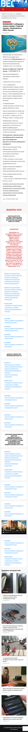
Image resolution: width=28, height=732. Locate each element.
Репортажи (5, 591)
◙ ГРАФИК (7, 318)
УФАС (16, 199)
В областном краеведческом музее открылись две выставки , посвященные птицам (12, 597)
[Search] (25, 9)
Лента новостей (6, 21)
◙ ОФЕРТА (8, 451)
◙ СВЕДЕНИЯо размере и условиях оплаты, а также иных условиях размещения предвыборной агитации (14, 307)
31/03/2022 (6, 32)
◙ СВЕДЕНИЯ (8, 469)
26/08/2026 (6, 600)
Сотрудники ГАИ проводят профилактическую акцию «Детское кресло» (13, 659)
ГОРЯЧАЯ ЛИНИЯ (10, 199)
